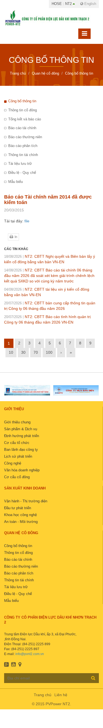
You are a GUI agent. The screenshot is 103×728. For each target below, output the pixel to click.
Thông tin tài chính (23, 155)
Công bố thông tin (22, 101)
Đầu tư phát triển (17, 508)
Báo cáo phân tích (22, 146)
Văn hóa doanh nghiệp (22, 470)
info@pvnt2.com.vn (29, 654)
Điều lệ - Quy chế (22, 173)
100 (49, 352)
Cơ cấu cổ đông (17, 477)
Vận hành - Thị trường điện (25, 501)
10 (11, 352)
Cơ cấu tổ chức (16, 443)
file (26, 221)
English (89, 4)
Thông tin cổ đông (22, 110)
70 (36, 352)
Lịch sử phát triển (18, 456)
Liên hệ (60, 695)
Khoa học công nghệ (20, 515)
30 (23, 352)
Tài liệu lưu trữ (20, 164)
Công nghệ (12, 463)
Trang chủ (42, 695)
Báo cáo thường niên (25, 137)
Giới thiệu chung (17, 422)
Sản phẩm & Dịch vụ (20, 429)
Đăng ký (93, 677)
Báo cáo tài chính (22, 128)
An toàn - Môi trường (21, 522)
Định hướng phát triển (21, 436)
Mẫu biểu (15, 182)
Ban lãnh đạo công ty (21, 449)
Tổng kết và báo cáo (24, 119)
